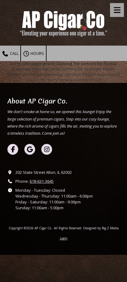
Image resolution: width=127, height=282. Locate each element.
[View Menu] (117, 10)
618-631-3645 (42, 181)
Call (13, 53)
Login (64, 238)
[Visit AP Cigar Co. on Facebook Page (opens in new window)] (12, 149)
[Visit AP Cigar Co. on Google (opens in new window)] (29, 149)
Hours (37, 53)
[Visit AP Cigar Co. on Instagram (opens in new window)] (46, 149)
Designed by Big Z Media (101, 228)
